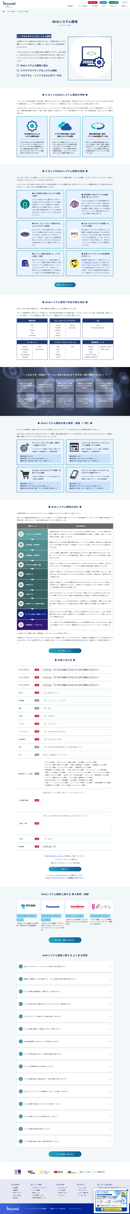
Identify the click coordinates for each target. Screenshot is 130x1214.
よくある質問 (113, 2)
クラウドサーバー (63, 1188)
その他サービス (62, 1193)
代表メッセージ (17, 1193)
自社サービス (36, 1193)
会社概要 (15, 1188)
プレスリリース (82, 1190)
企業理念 (15, 1190)
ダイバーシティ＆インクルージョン (109, 1188)
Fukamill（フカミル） (91, 262)
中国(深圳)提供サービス (39, 1198)
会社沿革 (15, 1198)
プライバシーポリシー (56, 856)
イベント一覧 (82, 1195)
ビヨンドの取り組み (106, 1185)
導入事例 (95, 6)
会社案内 (70, 6)
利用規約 (71, 878)
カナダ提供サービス (37, 1195)
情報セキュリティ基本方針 (58, 1208)
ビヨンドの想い (17, 1195)
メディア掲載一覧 (83, 1193)
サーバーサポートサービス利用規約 (36, 1208)
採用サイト (125, 6)
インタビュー (61, 1195)
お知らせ (112, 6)
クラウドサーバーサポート (39, 1188)
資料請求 (103, 2)
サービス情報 (37, 1185)
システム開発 (36, 1190)
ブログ (104, 6)
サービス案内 (82, 6)
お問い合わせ (92, 2)
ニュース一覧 (82, 1188)
